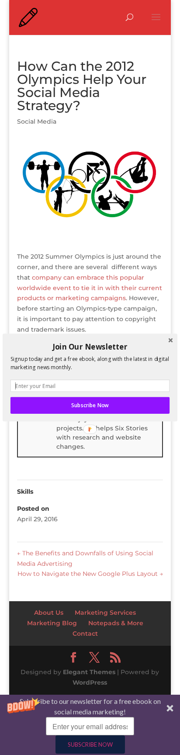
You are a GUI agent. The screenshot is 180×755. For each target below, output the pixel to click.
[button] (90, 346)
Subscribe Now (89, 405)
